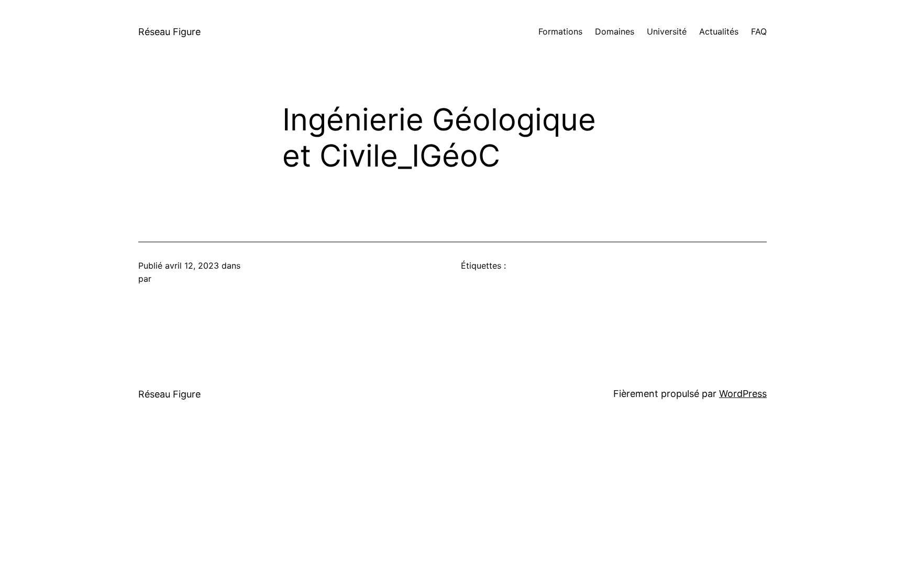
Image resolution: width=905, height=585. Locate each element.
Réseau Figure (169, 31)
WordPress (743, 393)
